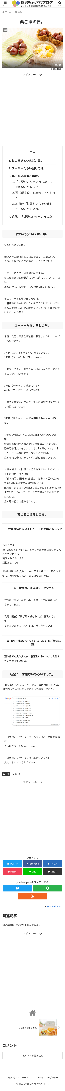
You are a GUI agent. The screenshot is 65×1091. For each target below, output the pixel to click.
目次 (32, 152)
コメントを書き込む (32, 1055)
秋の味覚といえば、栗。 (27, 160)
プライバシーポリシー (47, 1077)
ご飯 (7, 774)
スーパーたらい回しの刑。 (29, 168)
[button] (58, 585)
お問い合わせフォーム (17, 1077)
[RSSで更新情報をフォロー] (32, 896)
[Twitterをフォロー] (17, 888)
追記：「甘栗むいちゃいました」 (33, 216)
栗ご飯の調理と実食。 (26, 176)
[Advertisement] (32, 109)
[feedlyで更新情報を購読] (47, 888)
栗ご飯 (17, 774)
